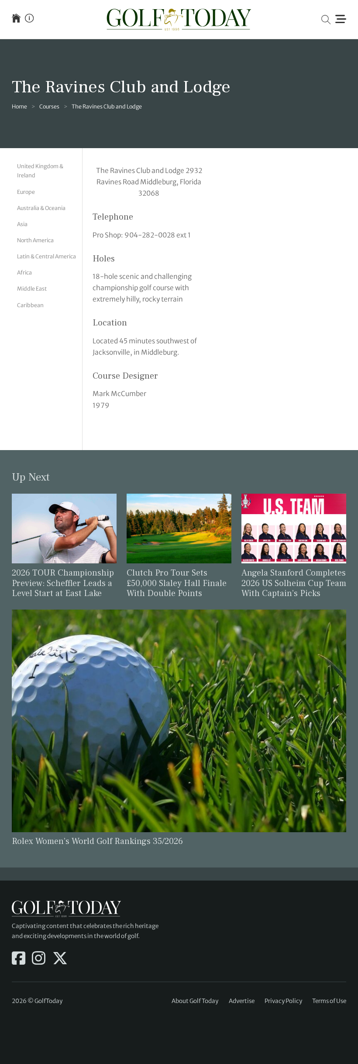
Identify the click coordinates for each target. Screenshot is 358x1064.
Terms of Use (329, 1001)
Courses (49, 106)
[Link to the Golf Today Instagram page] (38, 959)
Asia (22, 224)
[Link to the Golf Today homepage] (16, 19)
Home (19, 106)
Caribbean (30, 305)
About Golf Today (195, 1001)
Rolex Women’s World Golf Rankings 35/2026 (97, 841)
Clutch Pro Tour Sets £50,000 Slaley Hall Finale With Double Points (177, 583)
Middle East (32, 288)
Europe (26, 192)
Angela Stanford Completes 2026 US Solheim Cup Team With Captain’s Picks (293, 583)
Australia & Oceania (41, 208)
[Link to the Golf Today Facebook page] (18, 959)
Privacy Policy (283, 1001)
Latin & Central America (46, 256)
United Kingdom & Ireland (40, 171)
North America (35, 240)
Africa (24, 272)
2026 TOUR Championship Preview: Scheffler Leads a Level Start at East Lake (63, 583)
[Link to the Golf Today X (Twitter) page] (60, 959)
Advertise (242, 1001)
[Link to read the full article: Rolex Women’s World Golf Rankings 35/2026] (179, 720)
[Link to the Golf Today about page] (29, 19)
